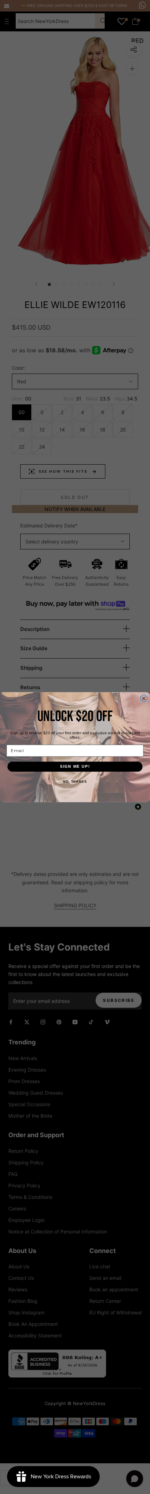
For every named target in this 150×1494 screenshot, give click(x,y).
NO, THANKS (75, 781)
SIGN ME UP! (75, 766)
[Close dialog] (144, 698)
